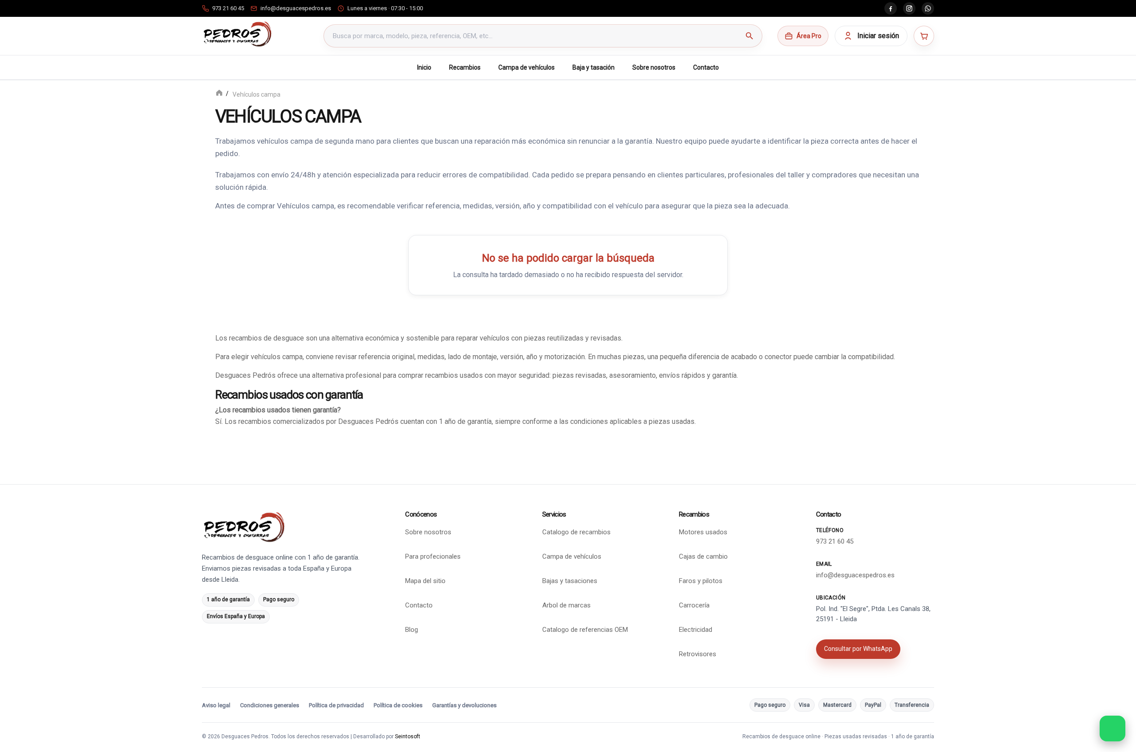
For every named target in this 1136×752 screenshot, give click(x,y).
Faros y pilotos (700, 581)
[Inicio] (219, 94)
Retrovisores (697, 654)
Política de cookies (398, 705)
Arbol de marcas (566, 605)
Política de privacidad (336, 705)
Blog (411, 630)
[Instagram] (909, 8)
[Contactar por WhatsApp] (1112, 728)
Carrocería (694, 605)
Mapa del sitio (425, 581)
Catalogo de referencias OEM (585, 630)
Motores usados (703, 532)
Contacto (706, 67)
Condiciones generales (269, 705)
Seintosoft (407, 736)
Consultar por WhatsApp (858, 648)
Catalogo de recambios (576, 532)
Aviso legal (216, 705)
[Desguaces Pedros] (237, 34)
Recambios (465, 67)
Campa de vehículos (526, 67)
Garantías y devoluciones (464, 705)
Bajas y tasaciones (569, 581)
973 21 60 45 (834, 541)
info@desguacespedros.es (855, 575)
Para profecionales (433, 556)
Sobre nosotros (653, 67)
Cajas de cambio (703, 556)
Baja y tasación (593, 67)
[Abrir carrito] (924, 36)
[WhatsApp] (928, 8)
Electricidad (695, 630)
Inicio (424, 67)
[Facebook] (890, 8)
